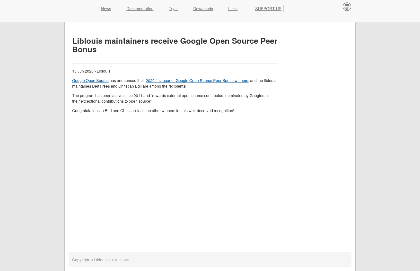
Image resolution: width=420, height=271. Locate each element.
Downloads (203, 8)
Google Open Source (90, 80)
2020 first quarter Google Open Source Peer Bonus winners (197, 80)
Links (232, 8)
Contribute (347, 6)
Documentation (139, 8)
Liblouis (78, 6)
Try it (173, 8)
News (106, 8)
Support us (268, 8)
